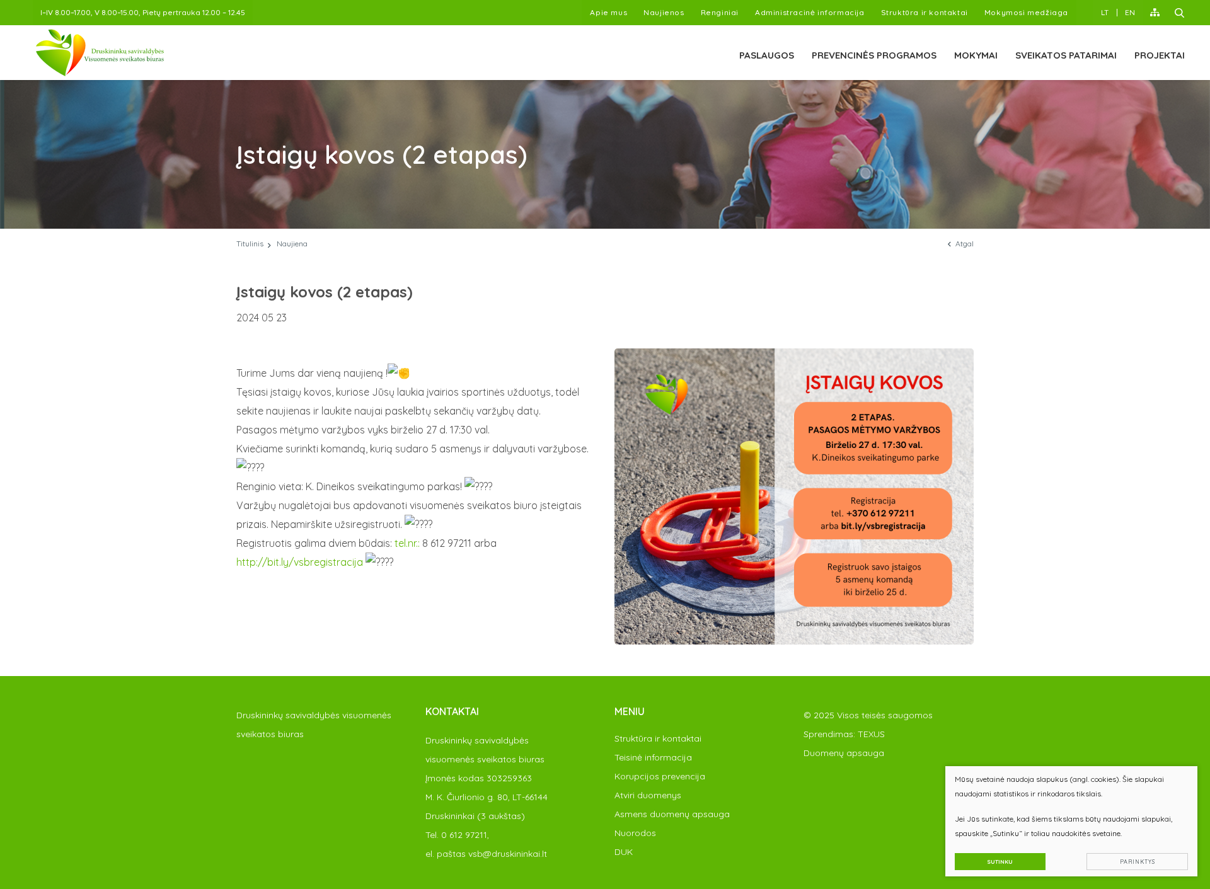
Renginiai (720, 12)
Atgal (964, 243)
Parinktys (1137, 861)
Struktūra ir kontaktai (924, 12)
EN (1130, 12)
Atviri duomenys (647, 795)
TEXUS (871, 734)
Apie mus (608, 12)
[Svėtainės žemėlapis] (1155, 12)
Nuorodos (635, 833)
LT (1105, 12)
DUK (623, 851)
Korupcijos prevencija (659, 776)
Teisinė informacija (653, 757)
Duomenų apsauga (844, 753)
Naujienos (663, 12)
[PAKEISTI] (100, 52)
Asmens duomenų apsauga (672, 814)
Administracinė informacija (810, 12)
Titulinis (249, 243)
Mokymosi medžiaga (1026, 12)
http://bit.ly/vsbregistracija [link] (299, 562)
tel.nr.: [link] (407, 543)
